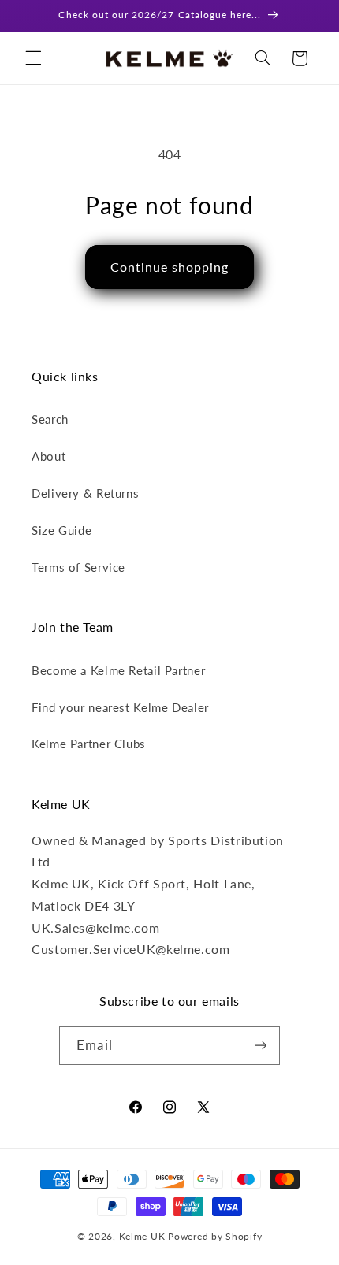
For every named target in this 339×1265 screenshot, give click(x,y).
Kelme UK (142, 1236)
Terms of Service (78, 567)
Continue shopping (169, 266)
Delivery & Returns (85, 493)
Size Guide (61, 530)
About (48, 456)
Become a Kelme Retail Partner (118, 670)
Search (50, 419)
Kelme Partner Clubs (89, 743)
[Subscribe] (260, 1045)
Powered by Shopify (215, 1236)
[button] (33, 58)
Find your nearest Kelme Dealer (120, 707)
